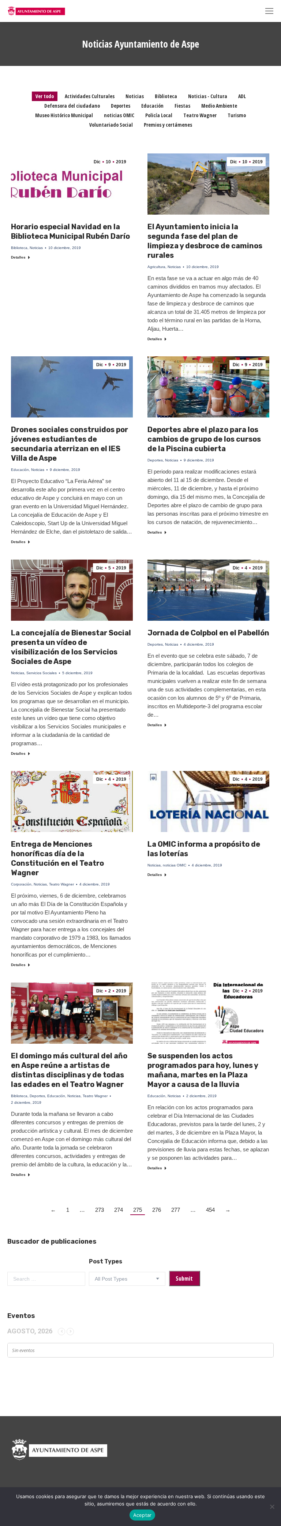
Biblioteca (166, 96)
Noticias (134, 96)
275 (137, 1210)
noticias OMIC (119, 115)
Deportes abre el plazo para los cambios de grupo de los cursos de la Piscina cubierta (204, 439)
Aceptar (142, 1515)
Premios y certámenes (168, 124)
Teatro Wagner (200, 115)
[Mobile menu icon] (269, 11)
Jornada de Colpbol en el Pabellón (208, 632)
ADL (242, 96)
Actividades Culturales (90, 96)
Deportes (120, 105)
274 (118, 1210)
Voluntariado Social (111, 124)
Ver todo (44, 96)
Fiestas (182, 105)
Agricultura (156, 267)
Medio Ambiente (219, 105)
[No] (272, 1506)
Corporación (21, 884)
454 (210, 1210)
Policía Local (158, 115)
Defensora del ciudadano (72, 105)
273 (99, 1210)
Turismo (237, 115)
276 (156, 1210)
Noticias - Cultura (207, 96)
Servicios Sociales (41, 673)
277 (175, 1210)
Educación (152, 105)
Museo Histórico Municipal (64, 115)
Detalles (18, 257)
